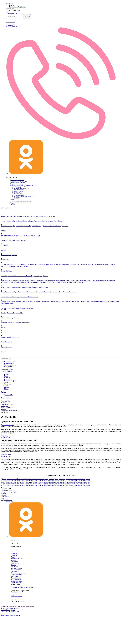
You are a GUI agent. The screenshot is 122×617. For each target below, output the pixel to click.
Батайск (20, 221)
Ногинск (69, 282)
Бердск (31, 221)
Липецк (3, 271)
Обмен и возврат (18, 191)
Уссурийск (16, 313)
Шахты (3, 327)
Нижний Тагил (90, 280)
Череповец (18, 322)
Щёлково (3, 332)
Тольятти (18, 308)
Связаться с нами (16, 582)
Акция (21, 180)
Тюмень (31, 308)
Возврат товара (15, 584)
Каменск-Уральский (24, 264)
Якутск (3, 347)
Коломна (73, 264)
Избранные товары (16, 581)
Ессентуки (23, 240)
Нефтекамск (43, 280)
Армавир (27, 216)
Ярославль (8, 347)
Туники (6, 385)
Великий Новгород (7, 226)
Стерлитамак (110, 301)
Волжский (53, 226)
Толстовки (7, 384)
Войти (20, 201)
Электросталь (5, 337)
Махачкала (18, 276)
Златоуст (3, 250)
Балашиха (10, 221)
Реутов (9, 297)
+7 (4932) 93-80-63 (10, 25)
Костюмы (7, 379)
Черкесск (24, 322)
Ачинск (52, 216)
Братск (56, 221)
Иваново (3, 255)
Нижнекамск (70, 280)
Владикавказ (25, 226)
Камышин (34, 264)
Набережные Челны (7, 280)
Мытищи (45, 276)
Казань (3, 264)
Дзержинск (9, 235)
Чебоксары (4, 322)
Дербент (3, 235)
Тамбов (9, 308)
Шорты (6, 387)
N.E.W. (21, 184)
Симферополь (75, 301)
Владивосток (17, 226)
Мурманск (34, 276)
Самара (8, 301)
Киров (56, 264)
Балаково (3, 221)
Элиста (11, 337)
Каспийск (41, 264)
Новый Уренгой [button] (14, 7)
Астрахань (46, 216)
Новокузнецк (100, 280)
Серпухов (68, 301)
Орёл (46, 287)
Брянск (60, 221)
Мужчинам (14, 555)
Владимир (32, 226)
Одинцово (10, 287)
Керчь (52, 264)
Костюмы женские (10, 362)
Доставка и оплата (16, 568)
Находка (26, 280)
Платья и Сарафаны (10, 381)
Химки (16, 318)
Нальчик (21, 280)
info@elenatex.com (11, 13)
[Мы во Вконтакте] (7, 174)
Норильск (75, 282)
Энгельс (16, 337)
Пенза (2, 292)
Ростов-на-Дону (17, 297)
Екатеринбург (12, 240)
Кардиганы (7, 377)
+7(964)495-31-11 (6, 496)
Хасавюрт (11, 318)
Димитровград (17, 235)
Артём (33, 216)
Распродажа (23, 181)
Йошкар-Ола (4, 259)
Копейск (94, 264)
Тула (26, 308)
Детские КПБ (8, 395)
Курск (21, 266)
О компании (17, 187)
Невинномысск (34, 280)
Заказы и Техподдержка (8, 610)
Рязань (36, 297)
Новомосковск (5, 282)
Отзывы (12, 199)
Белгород (26, 221)
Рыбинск (31, 297)
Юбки (6, 389)
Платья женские (9, 363)
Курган (17, 266)
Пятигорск (72, 292)
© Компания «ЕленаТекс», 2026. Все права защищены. (17, 606)
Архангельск (39, 216)
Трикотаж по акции (7, 369)
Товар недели (15, 563)
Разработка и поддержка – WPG (10, 611)
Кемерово (47, 264)
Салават (3, 301)
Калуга (16, 264)
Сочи (87, 301)
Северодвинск (45, 301)
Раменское (4, 297)
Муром (40, 276)
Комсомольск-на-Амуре (84, 264)
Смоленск (83, 301)
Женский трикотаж (6, 371)
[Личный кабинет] (26, 201)
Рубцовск (25, 297)
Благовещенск (49, 221)
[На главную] (4, 493)
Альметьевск (9, 216)
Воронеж (65, 226)
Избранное (13, 203)
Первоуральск (9, 292)
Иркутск (14, 255)
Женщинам (14, 553)
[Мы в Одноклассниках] (26, 174)
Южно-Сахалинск (6, 342)
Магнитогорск (5, 276)
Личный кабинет (16, 578)
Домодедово (36, 235)
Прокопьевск (54, 292)
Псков (61, 292)
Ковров (68, 264)
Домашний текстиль (17, 558)
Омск (23, 287)
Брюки (6, 376)
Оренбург (28, 287)
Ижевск (8, 255)
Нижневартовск (60, 280)
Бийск (42, 221)
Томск (23, 308)
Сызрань (3, 303)
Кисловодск (62, 264)
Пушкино (66, 292)
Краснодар (4, 266)
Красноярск (11, 266)
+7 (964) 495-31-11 (10, 21)
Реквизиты (17, 192)
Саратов (29, 301)
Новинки (22, 183)
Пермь (16, 292)
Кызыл (26, 266)
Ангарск (16, 216)
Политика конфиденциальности (23, 196)
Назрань (15, 280)
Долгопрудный (27, 235)
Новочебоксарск (33, 282)
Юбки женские (8, 366)
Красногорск (112, 264)
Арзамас (21, 216)
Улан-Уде (3, 313)
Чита (28, 322)
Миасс (24, 276)
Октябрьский (17, 287)
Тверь (13, 308)
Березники (37, 221)
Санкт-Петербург (16, 301)
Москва (28, 276)
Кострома (105, 264)
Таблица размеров (19, 195)
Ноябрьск (82, 282)
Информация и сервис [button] (17, 185)
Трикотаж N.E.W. (6, 358)
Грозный (3, 230)
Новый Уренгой (61, 282)
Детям (12, 557)
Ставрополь (93, 301)
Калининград (9, 264)
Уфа (21, 313)
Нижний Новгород (80, 280)
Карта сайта (14, 576)
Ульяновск (10, 313)
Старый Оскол (101, 301)
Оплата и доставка (19, 189)
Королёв (99, 264)
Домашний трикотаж (7, 425)
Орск (42, 287)
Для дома (3, 392)
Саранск (24, 301)
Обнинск (3, 287)
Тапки (6, 382)
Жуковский (4, 245)
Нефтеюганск (51, 280)
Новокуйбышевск (109, 280)
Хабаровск (4, 318)
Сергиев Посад (59, 301)
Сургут (117, 301)
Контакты (16, 198)
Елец (17, 240)
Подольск (47, 292)
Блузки (6, 374)
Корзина (12, 204)
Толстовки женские (10, 365)
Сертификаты (18, 194)
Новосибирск (23, 282)
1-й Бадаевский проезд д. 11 (9, 491)
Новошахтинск (51, 282)
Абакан (3, 216)
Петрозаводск (22, 292)
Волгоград (39, 226)
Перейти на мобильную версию (10, 615)
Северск (52, 301)
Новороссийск (14, 282)
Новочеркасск (42, 282)
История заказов (16, 579)
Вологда (59, 226)
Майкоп (12, 276)
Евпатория (4, 240)
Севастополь (36, 301)
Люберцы (9, 271)
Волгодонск (46, 226)
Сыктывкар (9, 303)
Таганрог (3, 308)
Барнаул (15, 221)
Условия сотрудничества (21, 188)
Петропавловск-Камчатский (35, 292)
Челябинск (11, 322)
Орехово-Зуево (36, 287)
